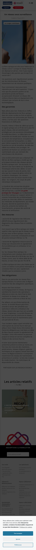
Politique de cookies (25, 527)
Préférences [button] (18, 545)
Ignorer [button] (18, 539)
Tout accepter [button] (18, 533)
